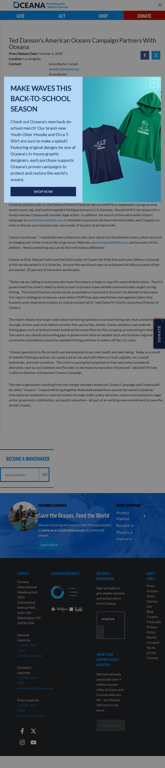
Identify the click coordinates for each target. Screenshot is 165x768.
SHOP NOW (43, 191)
